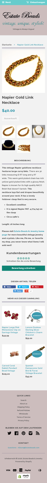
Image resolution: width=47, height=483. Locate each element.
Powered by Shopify (23, 461)
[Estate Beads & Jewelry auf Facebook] (16, 434)
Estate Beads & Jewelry (32, 459)
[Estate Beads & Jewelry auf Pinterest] (23, 434)
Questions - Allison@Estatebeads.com (23, 448)
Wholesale (23, 414)
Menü (8, 2)
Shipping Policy (23, 407)
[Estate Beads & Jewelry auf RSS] (38, 434)
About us (23, 404)
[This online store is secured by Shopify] (23, 478)
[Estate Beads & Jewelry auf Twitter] (9, 434)
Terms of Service (23, 417)
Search (23, 400)
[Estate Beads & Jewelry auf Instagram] (31, 434)
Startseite (7, 45)
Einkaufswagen (37, 2)
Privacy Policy (23, 420)
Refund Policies (23, 410)
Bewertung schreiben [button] (23, 268)
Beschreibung (22, 160)
